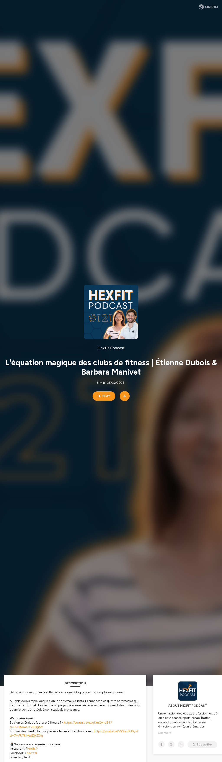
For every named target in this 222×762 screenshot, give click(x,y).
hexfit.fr (32, 748)
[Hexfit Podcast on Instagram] (171, 744)
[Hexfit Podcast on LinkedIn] (181, 744)
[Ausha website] (208, 7)
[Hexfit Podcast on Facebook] (161, 744)
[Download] (125, 396)
